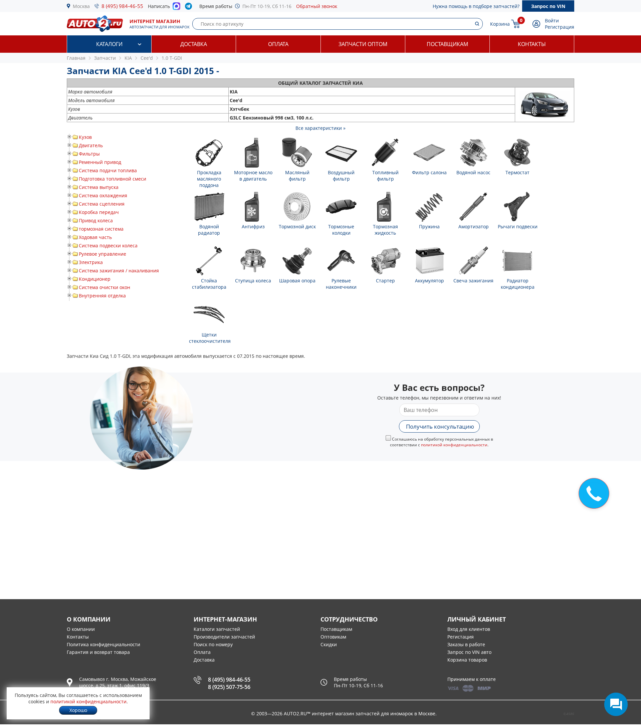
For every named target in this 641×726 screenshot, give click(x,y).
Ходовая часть (95, 237)
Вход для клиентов (468, 629)
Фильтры (89, 154)
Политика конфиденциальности (103, 644)
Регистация (460, 637)
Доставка (193, 44)
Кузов (85, 137)
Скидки (328, 644)
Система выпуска (99, 187)
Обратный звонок (316, 6)
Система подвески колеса (108, 245)
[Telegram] (190, 7)
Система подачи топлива (108, 170)
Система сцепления (102, 204)
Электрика (91, 262)
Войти (552, 20)
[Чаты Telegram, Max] (616, 704)
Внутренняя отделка (102, 295)
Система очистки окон (104, 287)
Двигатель (91, 145)
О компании (81, 629)
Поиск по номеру (213, 644)
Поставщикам (447, 44)
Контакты (532, 44)
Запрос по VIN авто (469, 652)
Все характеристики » (320, 128)
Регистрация (559, 27)
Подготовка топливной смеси (112, 179)
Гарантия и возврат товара (98, 652)
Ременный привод (100, 162)
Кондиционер (95, 279)
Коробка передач (99, 212)
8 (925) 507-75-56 (229, 687)
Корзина (500, 24)
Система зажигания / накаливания (119, 270)
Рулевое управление (102, 254)
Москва (81, 6)
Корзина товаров (467, 660)
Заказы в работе (466, 644)
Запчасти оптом (363, 44)
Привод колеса (96, 220)
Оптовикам (333, 637)
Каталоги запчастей (217, 629)
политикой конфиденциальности (454, 445)
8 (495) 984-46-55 (122, 6)
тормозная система (101, 229)
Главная (76, 58)
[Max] (176, 8)
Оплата (278, 44)
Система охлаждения (103, 195)
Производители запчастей (224, 637)
